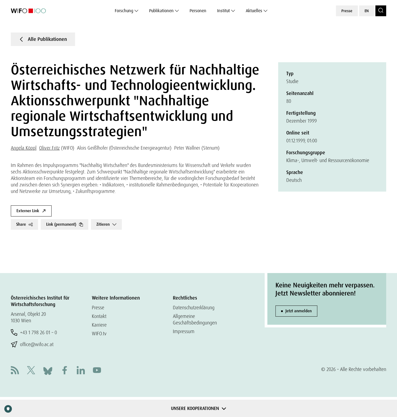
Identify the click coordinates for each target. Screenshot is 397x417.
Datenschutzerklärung (193, 307)
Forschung (124, 11)
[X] (31, 371)
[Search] (380, 10)
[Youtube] (97, 371)
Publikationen (161, 11)
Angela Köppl (23, 148)
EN (367, 10)
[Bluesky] (47, 370)
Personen (198, 11)
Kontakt (99, 316)
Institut (223, 11)
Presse (346, 10)
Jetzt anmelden (298, 311)
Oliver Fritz (49, 148)
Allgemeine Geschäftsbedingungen (195, 319)
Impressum (183, 331)
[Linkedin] (81, 371)
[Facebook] (64, 371)
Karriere (99, 325)
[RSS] (15, 371)
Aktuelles (254, 11)
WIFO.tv (99, 333)
